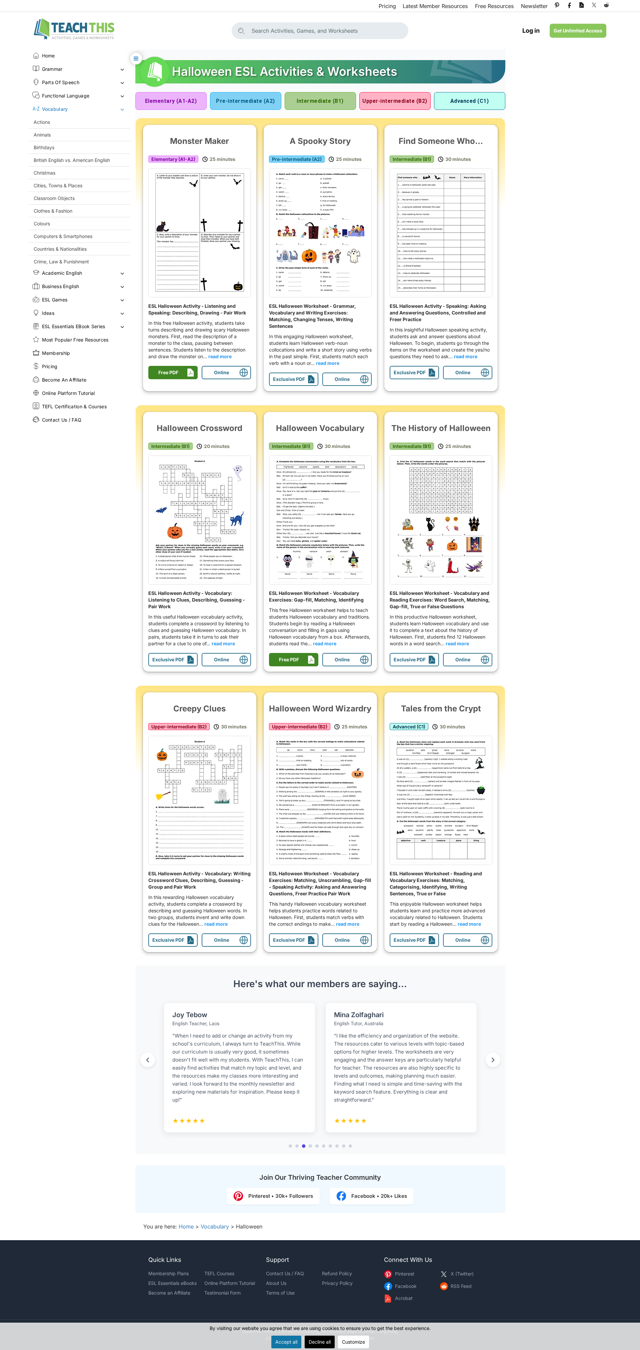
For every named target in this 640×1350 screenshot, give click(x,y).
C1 (469, 101)
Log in (531, 30)
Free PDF (168, 372)
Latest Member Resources (435, 6)
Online (221, 372)
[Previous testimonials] (147, 1060)
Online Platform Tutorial (229, 1283)
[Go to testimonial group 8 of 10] (337, 1146)
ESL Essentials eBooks (172, 1283)
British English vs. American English (72, 160)
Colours (42, 223)
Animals (42, 135)
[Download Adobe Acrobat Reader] (581, 5)
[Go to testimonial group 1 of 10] (290, 1146)
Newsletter (534, 6)
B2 (394, 101)
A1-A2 (171, 101)
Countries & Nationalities (60, 249)
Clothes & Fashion (53, 211)
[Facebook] (569, 5)
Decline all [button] (320, 1342)
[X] (594, 5)
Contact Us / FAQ (285, 1273)
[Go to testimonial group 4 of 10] (310, 1146)
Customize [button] (353, 1342)
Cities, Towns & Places (58, 185)
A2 (245, 101)
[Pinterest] (557, 5)
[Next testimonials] (493, 1060)
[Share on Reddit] (606, 5)
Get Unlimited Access (578, 30)
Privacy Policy (337, 1283)
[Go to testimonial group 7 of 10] (330, 1146)
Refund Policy (337, 1273)
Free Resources (494, 6)
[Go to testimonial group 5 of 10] (317, 1146)
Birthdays (44, 147)
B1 (320, 101)
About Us (276, 1283)
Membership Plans (168, 1273)
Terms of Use (280, 1293)
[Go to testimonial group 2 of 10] (297, 1146)
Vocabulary (215, 1226)
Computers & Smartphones (63, 236)
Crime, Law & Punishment (61, 261)
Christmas (44, 173)
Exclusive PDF (289, 379)
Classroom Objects (54, 198)
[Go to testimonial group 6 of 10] (323, 1146)
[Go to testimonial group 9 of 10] (343, 1146)
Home (186, 1226)
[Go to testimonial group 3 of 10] (303, 1146)
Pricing (387, 6)
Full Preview (201, 233)
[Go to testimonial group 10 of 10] (350, 1146)
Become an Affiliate (169, 1293)
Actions (42, 122)
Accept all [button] (286, 1342)
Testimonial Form (222, 1293)
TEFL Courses (219, 1273)
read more (220, 356)
